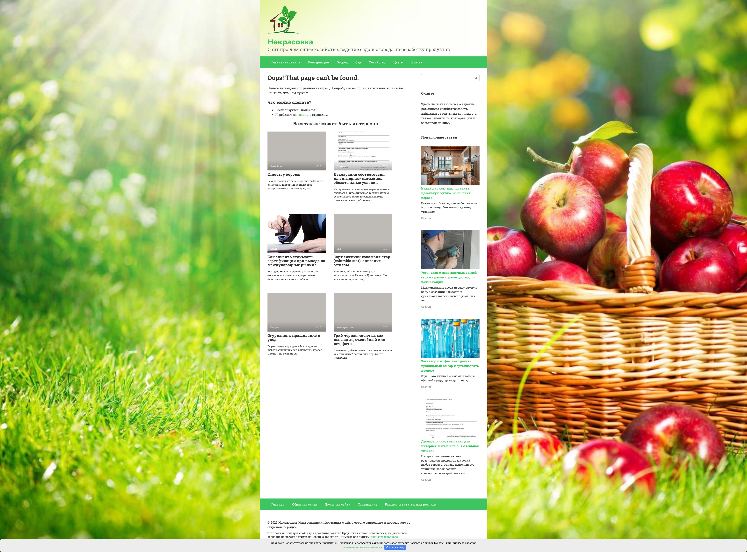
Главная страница (285, 62)
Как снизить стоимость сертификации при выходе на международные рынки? (296, 260)
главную (304, 114)
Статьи (417, 62)
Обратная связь (304, 504)
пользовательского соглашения (361, 547)
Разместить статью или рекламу (411, 504)
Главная (277, 504)
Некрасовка (290, 42)
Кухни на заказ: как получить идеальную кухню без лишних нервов (446, 193)
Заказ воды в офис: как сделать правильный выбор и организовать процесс (450, 365)
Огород (342, 62)
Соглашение (367, 504)
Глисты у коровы (283, 174)
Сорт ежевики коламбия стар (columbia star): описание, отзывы (362, 260)
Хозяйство (377, 62)
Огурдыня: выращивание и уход (293, 337)
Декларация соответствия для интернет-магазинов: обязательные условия (359, 178)
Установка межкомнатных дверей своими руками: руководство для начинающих (449, 277)
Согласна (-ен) (395, 547)
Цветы (398, 62)
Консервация (318, 62)
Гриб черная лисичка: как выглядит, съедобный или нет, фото (359, 339)
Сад (358, 62)
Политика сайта (337, 504)
